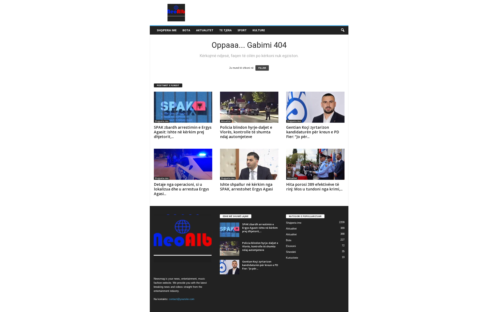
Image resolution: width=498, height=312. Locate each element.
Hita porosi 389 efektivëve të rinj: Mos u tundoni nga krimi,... (314, 187)
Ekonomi (291, 246)
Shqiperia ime (167, 30)
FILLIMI (262, 68)
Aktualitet (204, 30)
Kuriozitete (292, 257)
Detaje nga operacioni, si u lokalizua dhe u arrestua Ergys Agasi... (181, 189)
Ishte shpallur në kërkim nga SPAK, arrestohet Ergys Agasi (246, 187)
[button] (342, 30)
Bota (186, 30)
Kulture (259, 30)
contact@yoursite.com (181, 299)
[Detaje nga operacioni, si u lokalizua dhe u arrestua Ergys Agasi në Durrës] (183, 164)
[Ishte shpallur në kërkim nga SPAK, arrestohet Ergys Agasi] (249, 164)
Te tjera (225, 30)
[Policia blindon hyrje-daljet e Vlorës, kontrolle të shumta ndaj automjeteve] (249, 107)
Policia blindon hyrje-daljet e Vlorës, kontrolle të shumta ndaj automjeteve (246, 132)
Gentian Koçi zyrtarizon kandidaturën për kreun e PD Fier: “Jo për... (312, 132)
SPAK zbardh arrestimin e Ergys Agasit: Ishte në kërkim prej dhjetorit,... (182, 132)
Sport (242, 30)
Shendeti (291, 251)
